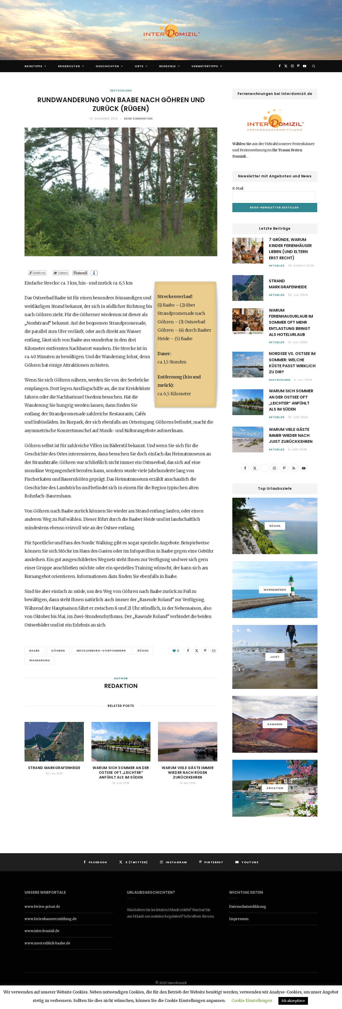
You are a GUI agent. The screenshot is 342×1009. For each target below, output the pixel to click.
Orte (139, 66)
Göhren (58, 651)
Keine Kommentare (138, 118)
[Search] (313, 66)
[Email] (213, 650)
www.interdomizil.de (42, 931)
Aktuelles (277, 266)
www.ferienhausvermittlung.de (51, 919)
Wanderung (39, 660)
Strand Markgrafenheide (54, 767)
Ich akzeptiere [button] (293, 1001)
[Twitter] (196, 650)
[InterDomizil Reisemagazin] (171, 30)
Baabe (34, 651)
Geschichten (107, 66)
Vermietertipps (205, 66)
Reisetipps (33, 66)
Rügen (142, 651)
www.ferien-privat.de (42, 907)
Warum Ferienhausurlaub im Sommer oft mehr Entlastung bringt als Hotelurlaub (291, 322)
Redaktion (121, 686)
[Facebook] (188, 650)
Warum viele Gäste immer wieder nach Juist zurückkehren (290, 436)
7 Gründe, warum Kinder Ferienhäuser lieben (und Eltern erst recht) (290, 249)
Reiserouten (69, 66)
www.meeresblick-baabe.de (47, 943)
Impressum (239, 919)
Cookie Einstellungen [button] (252, 1000)
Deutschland (121, 90)
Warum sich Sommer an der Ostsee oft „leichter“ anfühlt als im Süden (121, 772)
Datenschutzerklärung (247, 907)
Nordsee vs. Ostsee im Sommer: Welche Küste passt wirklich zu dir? (292, 363)
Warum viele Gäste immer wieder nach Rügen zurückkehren (188, 772)
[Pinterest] (205, 650)
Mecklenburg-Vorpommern (101, 651)
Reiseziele (167, 66)
